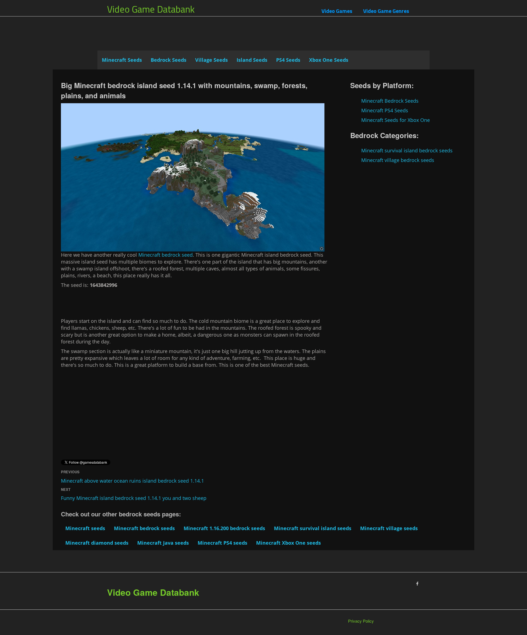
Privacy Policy (361, 621)
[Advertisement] (263, 37)
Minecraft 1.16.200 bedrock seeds (224, 528)
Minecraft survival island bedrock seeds (407, 150)
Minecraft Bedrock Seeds (390, 100)
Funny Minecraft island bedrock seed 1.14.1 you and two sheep (133, 498)
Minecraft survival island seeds (312, 528)
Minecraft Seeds (122, 60)
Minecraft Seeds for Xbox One (395, 120)
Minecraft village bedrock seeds (397, 160)
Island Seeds (252, 60)
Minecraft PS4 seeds (222, 542)
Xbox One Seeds (328, 60)
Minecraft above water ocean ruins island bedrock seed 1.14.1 (132, 480)
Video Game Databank (151, 9)
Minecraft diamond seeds (96, 542)
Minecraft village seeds (389, 528)
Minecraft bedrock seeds (144, 528)
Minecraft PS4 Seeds (384, 110)
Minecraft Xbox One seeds (288, 542)
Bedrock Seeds (168, 60)
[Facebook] (417, 583)
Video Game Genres (386, 11)
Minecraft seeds (85, 528)
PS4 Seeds (288, 60)
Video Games (336, 11)
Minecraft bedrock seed (165, 254)
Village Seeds (211, 60)
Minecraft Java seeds (163, 542)
